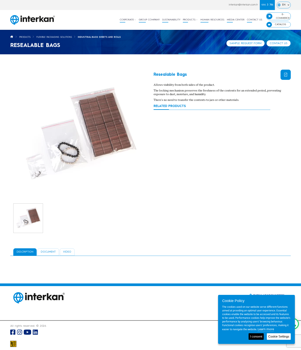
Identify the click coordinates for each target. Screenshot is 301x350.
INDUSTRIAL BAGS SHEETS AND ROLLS (99, 37)
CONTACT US (254, 20)
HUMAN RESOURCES (212, 20)
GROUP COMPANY (149, 20)
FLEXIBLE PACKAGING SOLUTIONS (54, 37)
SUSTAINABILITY (171, 20)
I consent (256, 336)
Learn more (266, 329)
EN (283, 4)
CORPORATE (127, 20)
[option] (78, 135)
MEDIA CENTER (235, 20)
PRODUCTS (189, 20)
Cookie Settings (278, 336)
